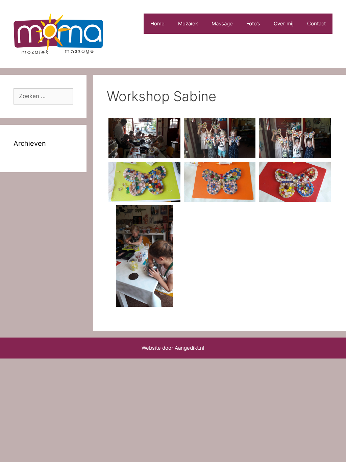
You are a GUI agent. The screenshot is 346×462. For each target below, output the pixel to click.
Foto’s (253, 23)
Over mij (284, 23)
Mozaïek (188, 23)
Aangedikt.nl (189, 348)
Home (157, 23)
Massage (222, 23)
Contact (316, 23)
